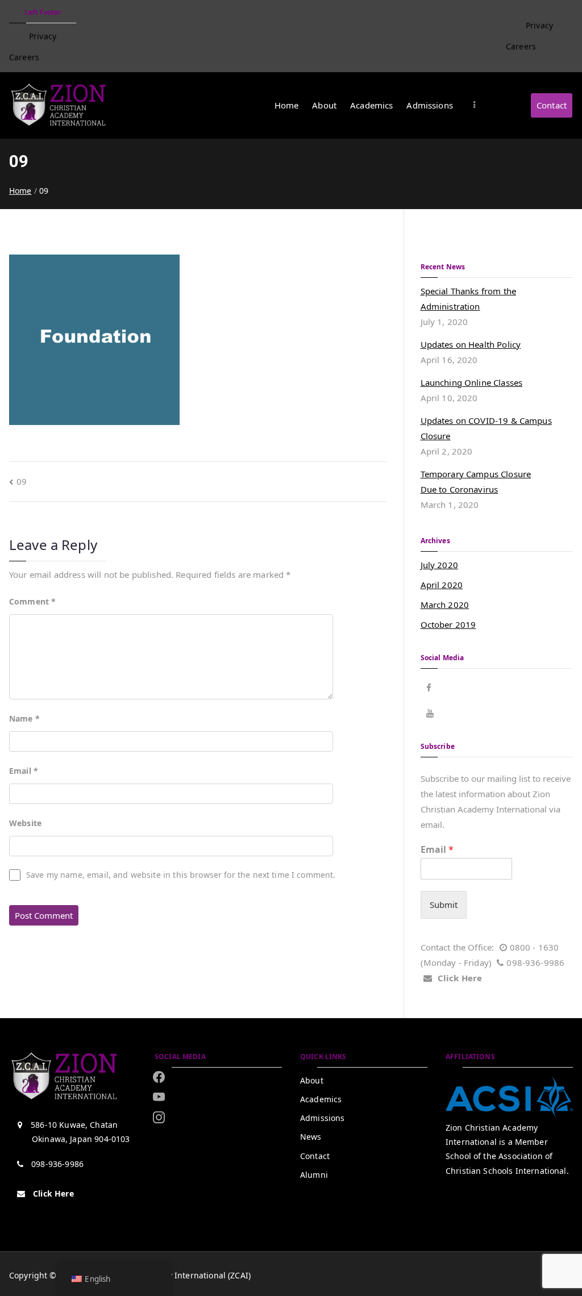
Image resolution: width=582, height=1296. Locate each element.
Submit (444, 904)
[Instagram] (159, 1097)
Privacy (42, 36)
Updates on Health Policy (471, 344)
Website (25, 823)
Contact (552, 105)
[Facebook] (159, 1077)
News (311, 1136)
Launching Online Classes (472, 382)
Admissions (429, 105)
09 (21, 481)
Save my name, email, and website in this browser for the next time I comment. (181, 874)
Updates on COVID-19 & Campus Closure (486, 428)
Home (287, 105)
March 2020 (445, 604)
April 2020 (442, 584)
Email (23, 770)
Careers (24, 57)
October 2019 (448, 624)
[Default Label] (159, 1117)
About (324, 105)
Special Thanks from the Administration (468, 298)
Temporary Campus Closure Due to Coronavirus (476, 481)
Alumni (314, 1174)
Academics (371, 105)
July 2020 (439, 564)
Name (24, 718)
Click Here (460, 978)
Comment (32, 601)
